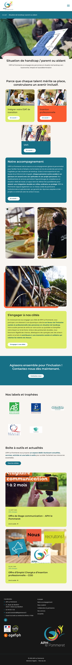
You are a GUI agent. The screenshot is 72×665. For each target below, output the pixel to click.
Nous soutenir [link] (42, 605)
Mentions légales (31, 661)
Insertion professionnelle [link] (47, 111)
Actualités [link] (41, 614)
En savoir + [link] (13, 118)
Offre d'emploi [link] (12, 512)
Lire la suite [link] (12, 524)
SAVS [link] (26, 144)
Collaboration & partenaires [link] (46, 608)
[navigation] (68, 5)
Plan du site (42, 661)
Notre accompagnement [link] (45, 602)
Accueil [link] (4, 15)
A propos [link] (40, 599)
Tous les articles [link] (13, 463)
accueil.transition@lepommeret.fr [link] (16, 612)
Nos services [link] (41, 611)
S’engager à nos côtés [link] (17, 344)
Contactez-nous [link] (36, 376)
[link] (8, 5)
